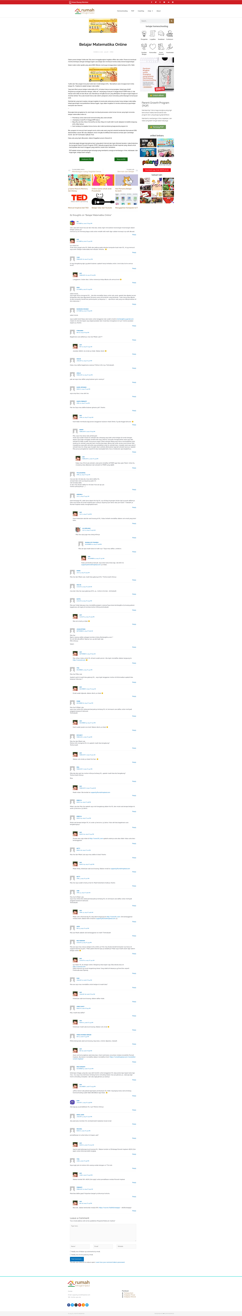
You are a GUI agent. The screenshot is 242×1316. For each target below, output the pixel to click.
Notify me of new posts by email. (82, 1255)
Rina (78, 767)
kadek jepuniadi (81, 387)
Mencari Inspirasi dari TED (78, 208)
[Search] (171, 21)
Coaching (141, 11)
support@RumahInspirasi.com (91, 565)
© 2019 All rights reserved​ (76, 1313)
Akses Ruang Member (80, 2)
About (159, 11)
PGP (132, 11)
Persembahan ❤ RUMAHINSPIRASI (164, 1313)
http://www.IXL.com (96, 838)
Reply (134, 234)
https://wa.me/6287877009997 (109, 1208)
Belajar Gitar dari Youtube (102, 208)
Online (111, 52)
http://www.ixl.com (79, 660)
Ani (77, 221)
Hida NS (79, 585)
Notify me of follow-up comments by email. (86, 1251)
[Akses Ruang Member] (70, 2)
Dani (78, 1100)
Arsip (149, 11)
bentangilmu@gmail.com (125, 319)
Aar (78, 239)
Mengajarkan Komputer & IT (126, 208)
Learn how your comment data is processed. (110, 1262)
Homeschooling (122, 11)
